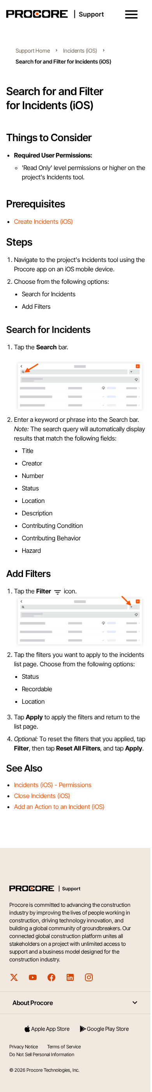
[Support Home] (74, 14)
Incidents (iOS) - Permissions (53, 785)
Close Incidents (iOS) (42, 796)
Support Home (33, 50)
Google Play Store (108, 1028)
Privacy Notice (23, 1047)
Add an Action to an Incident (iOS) (59, 807)
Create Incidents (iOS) (43, 221)
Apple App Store (50, 1028)
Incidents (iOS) (80, 50)
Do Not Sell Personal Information (41, 1054)
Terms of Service (64, 1047)
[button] (131, 14)
